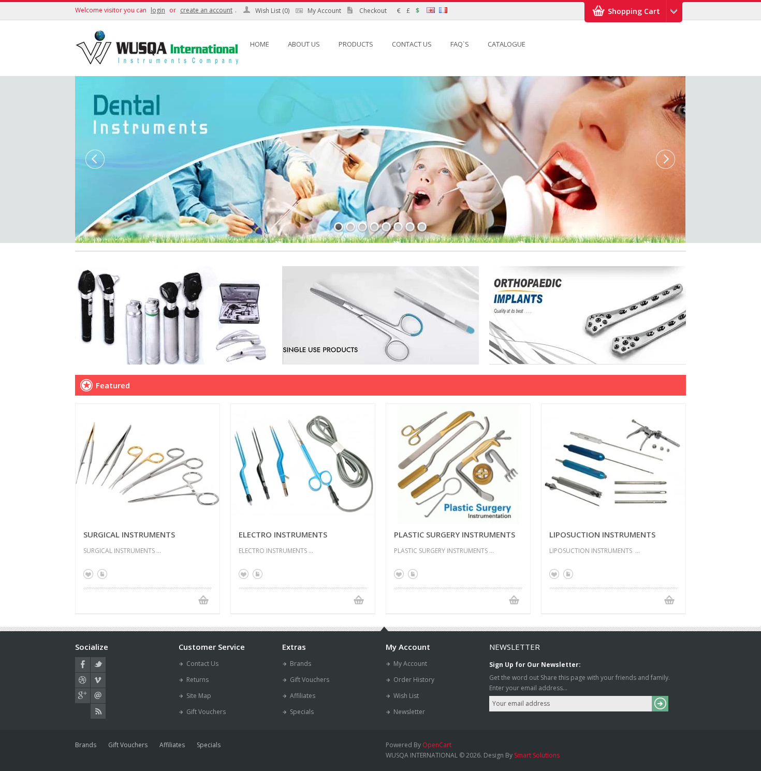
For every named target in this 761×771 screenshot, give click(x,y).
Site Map (198, 695)
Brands (300, 663)
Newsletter (409, 711)
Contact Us (202, 663)
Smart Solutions (537, 755)
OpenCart (436, 744)
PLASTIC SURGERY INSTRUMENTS (454, 534)
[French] (443, 10)
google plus (82, 695)
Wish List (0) (272, 10)
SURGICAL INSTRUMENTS (129, 534)
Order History (413, 679)
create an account (206, 10)
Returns (197, 679)
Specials (302, 711)
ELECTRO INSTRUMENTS (283, 534)
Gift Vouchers (206, 711)
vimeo (98, 680)
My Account (324, 10)
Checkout (373, 10)
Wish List (406, 695)
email (98, 695)
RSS (98, 711)
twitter (98, 664)
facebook (82, 664)
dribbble (82, 680)
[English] (431, 10)
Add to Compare (102, 574)
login (158, 10)
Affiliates (302, 695)
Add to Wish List (88, 574)
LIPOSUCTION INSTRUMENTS (602, 534)
